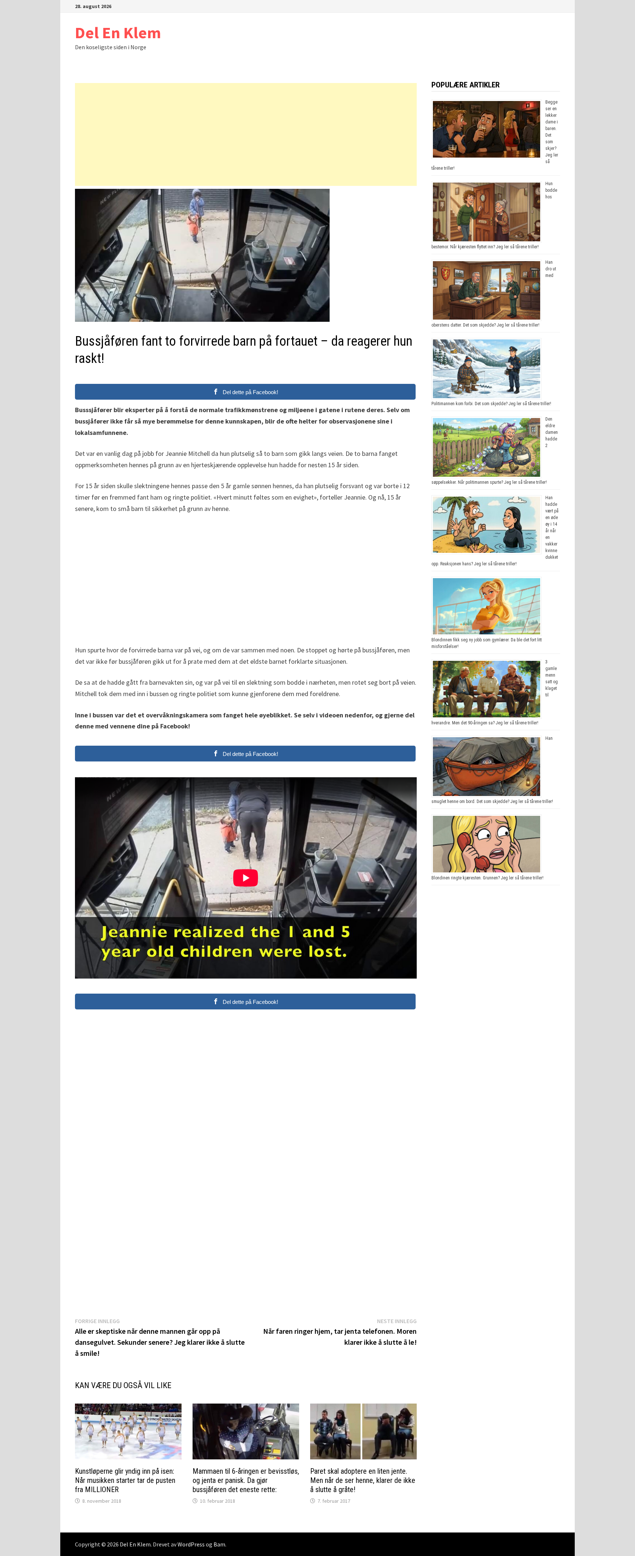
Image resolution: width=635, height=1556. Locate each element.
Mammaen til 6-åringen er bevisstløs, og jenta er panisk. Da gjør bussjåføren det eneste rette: (246, 1480)
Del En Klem (118, 32)
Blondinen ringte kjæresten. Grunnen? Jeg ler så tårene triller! (487, 877)
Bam (219, 1544)
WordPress (191, 1544)
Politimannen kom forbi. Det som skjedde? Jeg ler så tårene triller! (491, 403)
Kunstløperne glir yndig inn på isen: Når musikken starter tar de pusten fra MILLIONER (125, 1480)
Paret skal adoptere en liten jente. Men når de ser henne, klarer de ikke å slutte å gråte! (362, 1480)
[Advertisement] (246, 134)
